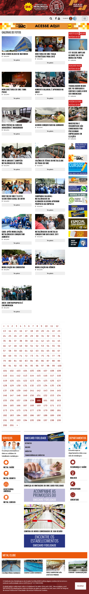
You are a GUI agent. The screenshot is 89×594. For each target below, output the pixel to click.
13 (4, 331)
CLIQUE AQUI (7, 586)
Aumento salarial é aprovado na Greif (49, 90)
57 (4, 350)
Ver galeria (17, 60)
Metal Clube (9, 555)
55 (53, 345)
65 (48, 350)
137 (5, 390)
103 (18, 370)
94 (26, 365)
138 (12, 390)
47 (10, 345)
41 (37, 340)
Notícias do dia (74, 36)
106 (39, 370)
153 (52, 395)
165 (12, 405)
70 (15, 355)
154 (59, 395)
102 (12, 370)
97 (42, 365)
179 (45, 410)
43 (48, 340)
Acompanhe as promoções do (44, 495)
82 (20, 360)
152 (45, 395)
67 (59, 350)
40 (31, 340)
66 (53, 350)
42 (42, 340)
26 (15, 336)
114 (32, 375)
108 (52, 370)
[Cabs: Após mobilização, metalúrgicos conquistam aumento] (17, 224)
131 (25, 385)
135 (52, 385)
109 (59, 370)
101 (5, 370)
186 (32, 415)
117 (52, 375)
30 (37, 336)
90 (4, 365)
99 (53, 365)
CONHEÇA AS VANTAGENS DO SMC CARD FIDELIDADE (44, 485)
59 (15, 350)
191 (5, 420)
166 (18, 405)
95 (31, 365)
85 (37, 360)
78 (59, 355)
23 (59, 331)
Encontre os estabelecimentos (44, 540)
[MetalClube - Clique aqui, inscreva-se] (77, 180)
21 (48, 331)
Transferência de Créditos (35, 455)
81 (15, 360)
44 (53, 340)
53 (42, 345)
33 (53, 336)
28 (26, 336)
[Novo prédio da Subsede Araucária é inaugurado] (17, 117)
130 (18, 385)
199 (59, 420)
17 (26, 331)
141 (32, 390)
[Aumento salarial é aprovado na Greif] (50, 82)
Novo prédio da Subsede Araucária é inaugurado (12, 126)
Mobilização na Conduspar (13, 267)
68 (4, 355)
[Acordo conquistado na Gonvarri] (50, 117)
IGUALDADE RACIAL (75, 65)
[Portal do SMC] (77, 158)
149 (25, 395)
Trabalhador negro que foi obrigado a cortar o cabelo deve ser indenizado (77, 90)
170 (45, 405)
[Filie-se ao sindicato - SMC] (77, 5)
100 (59, 365)
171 (52, 405)
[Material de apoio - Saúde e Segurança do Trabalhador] (77, 198)
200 (5, 425)
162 (52, 400)
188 (45, 415)
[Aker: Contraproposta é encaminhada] (17, 295)
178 (39, 410)
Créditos (28, 451)
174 (12, 410)
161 (45, 400)
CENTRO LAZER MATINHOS (32, 573)
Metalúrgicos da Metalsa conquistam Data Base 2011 (46, 233)
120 (12, 380)
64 (42, 350)
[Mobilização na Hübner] (50, 259)
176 (25, 410)
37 (15, 340)
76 (48, 355)
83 (26, 360)
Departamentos (77, 438)
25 (10, 336)
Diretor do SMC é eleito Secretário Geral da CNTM (13, 197)
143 (45, 390)
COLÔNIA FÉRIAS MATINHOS (11, 573)
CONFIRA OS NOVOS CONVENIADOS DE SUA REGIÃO (43, 531)
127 (59, 380)
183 (12, 415)
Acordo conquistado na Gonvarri (49, 125)
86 (42, 360)
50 (26, 345)
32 (48, 336)
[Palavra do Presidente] (77, 146)
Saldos (27, 447)
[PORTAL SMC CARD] (77, 211)
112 (18, 375)
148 (18, 395)
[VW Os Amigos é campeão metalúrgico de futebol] (17, 153)
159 (32, 400)
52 (37, 345)
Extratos (28, 443)
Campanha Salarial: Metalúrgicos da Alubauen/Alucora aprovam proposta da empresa (47, 200)
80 (10, 360)
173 (5, 410)
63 (37, 350)
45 (59, 340)
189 (52, 415)
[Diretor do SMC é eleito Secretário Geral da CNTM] (17, 188)
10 (46, 326)
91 (10, 365)
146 (5, 395)
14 (10, 331)
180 (52, 410)
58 (10, 350)
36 (10, 340)
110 (5, 375)
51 (31, 345)
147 (12, 395)
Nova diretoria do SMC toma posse (14, 90)
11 (51, 326)
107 (45, 370)
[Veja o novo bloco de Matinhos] (17, 46)
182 (5, 415)
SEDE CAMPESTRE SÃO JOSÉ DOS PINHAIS (54, 574)
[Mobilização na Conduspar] (17, 260)
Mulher (82, 33)
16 (20, 331)
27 (20, 336)
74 (37, 355)
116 (45, 375)
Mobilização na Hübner (45, 267)
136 (59, 385)
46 (4, 345)
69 (10, 355)
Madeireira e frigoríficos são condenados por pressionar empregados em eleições (75, 130)
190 (59, 415)
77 (53, 355)
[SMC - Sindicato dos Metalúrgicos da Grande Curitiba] (44, 6)
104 (25, 370)
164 (5, 405)
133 (39, 385)
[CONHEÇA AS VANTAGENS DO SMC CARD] (44, 471)
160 (39, 400)
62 (31, 350)
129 (12, 385)
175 (18, 410)
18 (31, 331)
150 (32, 395)
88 (53, 360)
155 (5, 400)
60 (20, 350)
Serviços (7, 438)
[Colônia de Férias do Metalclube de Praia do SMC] (50, 152)
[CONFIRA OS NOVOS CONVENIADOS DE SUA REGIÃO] (44, 516)
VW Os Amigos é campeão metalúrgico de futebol (12, 162)
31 (42, 336)
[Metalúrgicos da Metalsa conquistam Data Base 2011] (50, 224)
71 (20, 355)
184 (18, 415)
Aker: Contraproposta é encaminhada (12, 304)
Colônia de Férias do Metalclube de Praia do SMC (49, 162)
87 (48, 360)
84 (31, 360)
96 (37, 365)
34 (59, 336)
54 (48, 345)
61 (26, 350)
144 (52, 390)
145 (59, 390)
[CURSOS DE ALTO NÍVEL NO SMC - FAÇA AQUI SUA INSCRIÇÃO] (77, 168)
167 (25, 405)
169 (39, 405)
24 (4, 336)
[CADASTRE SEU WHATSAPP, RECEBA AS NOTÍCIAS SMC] (77, 188)
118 (59, 375)
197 (45, 420)
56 (59, 345)
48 (15, 345)
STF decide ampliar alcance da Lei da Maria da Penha (76, 55)
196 (39, 420)
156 (12, 400)
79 (4, 360)
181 (59, 410)
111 (12, 375)
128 (5, 385)
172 (59, 405)
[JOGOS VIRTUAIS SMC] (77, 242)
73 (31, 355)
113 (25, 375)
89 (59, 360)
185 (25, 415)
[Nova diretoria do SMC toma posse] (17, 82)
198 (52, 420)
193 (18, 420)
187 (39, 415)
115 (39, 375)
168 (32, 405)
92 (15, 365)
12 (57, 326)
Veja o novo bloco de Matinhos (15, 54)
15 (15, 331)
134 (45, 385)
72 (26, 355)
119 (5, 380)
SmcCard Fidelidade (35, 438)
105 (32, 370)
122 (25, 380)
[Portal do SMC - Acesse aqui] (44, 26)
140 (25, 390)
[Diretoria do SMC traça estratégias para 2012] (50, 46)
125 (45, 380)
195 (32, 420)
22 (53, 331)
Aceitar (80, 586)
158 (25, 400)
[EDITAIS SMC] (77, 234)
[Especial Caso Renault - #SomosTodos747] (77, 224)
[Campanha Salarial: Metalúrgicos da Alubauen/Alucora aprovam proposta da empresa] (50, 188)
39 (26, 340)
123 (32, 380)
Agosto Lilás (73, 33)
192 (12, 420)
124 (39, 380)
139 (18, 390)
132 (32, 385)
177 (32, 410)
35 (4, 340)
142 (39, 390)
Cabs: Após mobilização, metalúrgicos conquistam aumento (13, 234)
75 (42, 355)
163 (59, 400)
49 (20, 345)
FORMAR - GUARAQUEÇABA (77, 572)
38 (20, 340)
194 (25, 420)
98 (48, 365)
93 (20, 365)
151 (39, 395)
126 (52, 380)
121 (18, 380)
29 (31, 336)
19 (37, 331)
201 (12, 425)
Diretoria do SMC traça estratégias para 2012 (45, 55)
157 (18, 400)
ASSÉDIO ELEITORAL (75, 101)
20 (42, 331)
